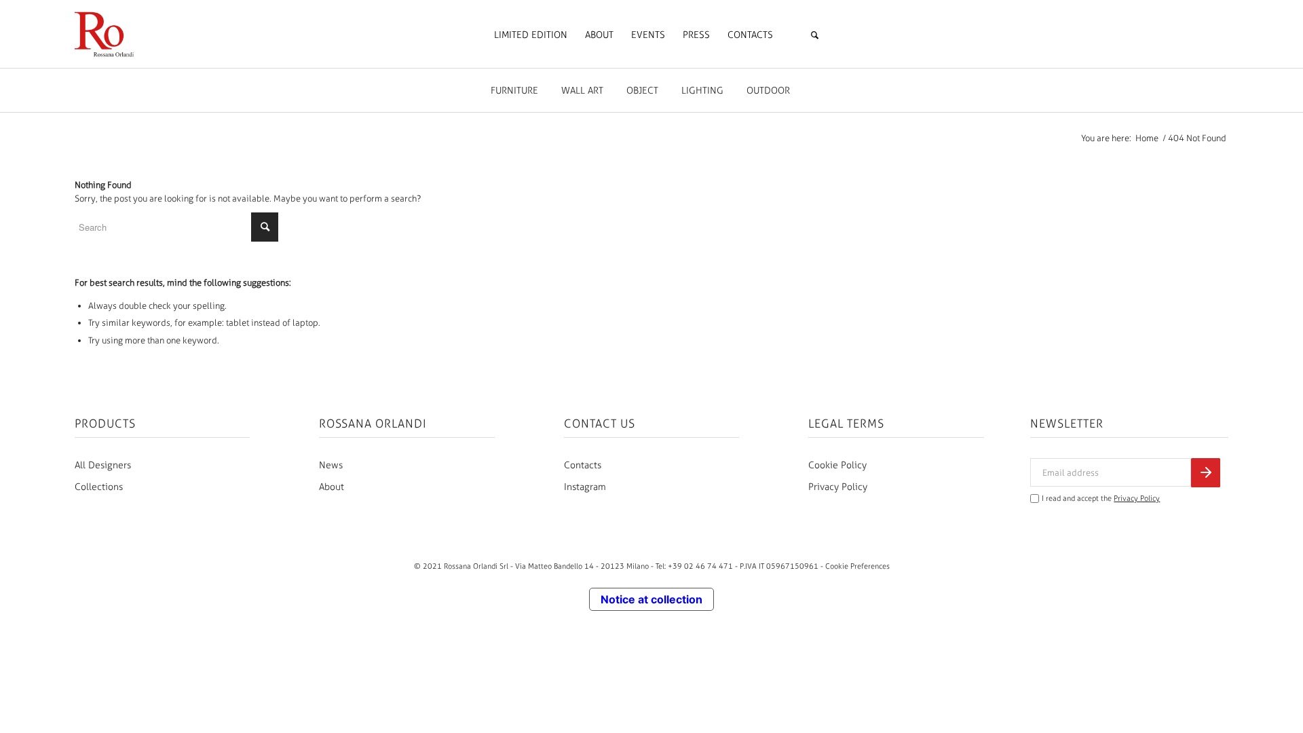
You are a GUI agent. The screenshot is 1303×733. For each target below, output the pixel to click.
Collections (99, 487)
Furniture (514, 90)
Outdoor (768, 90)
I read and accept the (1101, 498)
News (331, 465)
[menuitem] (530, 35)
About (331, 487)
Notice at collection (651, 599)
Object (642, 90)
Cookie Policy (837, 465)
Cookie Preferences (857, 566)
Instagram (585, 487)
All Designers (103, 465)
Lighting (702, 90)
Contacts (582, 465)
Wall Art (582, 90)
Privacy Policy (837, 487)
